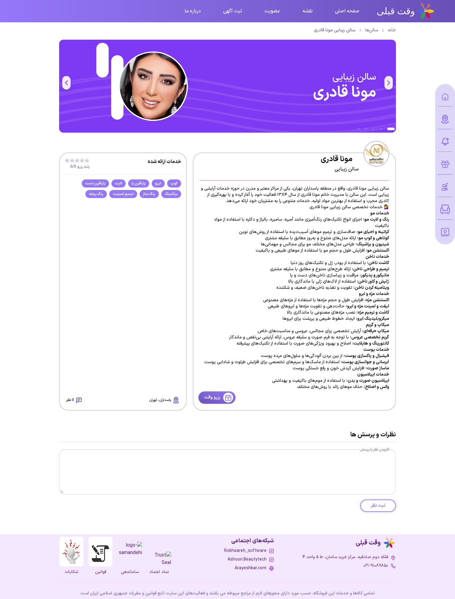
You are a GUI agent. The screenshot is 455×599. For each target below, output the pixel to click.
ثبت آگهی (232, 11)
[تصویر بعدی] (66, 83)
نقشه (307, 11)
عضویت (272, 11)
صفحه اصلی (347, 11)
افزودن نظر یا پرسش (374, 449)
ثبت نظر (378, 505)
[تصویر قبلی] (388, 83)
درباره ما (192, 11)
